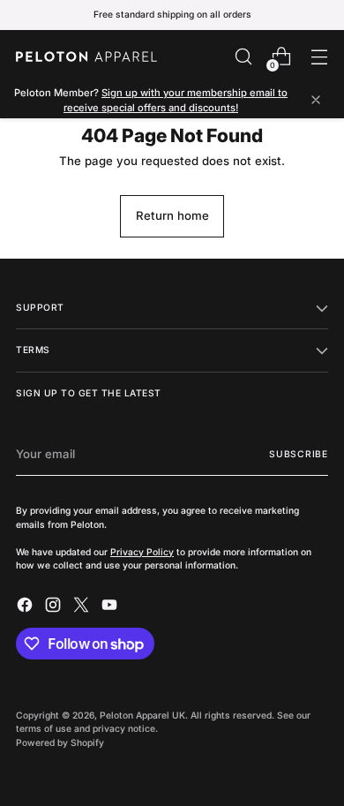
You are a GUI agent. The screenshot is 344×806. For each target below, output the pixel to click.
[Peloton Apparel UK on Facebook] (26, 607)
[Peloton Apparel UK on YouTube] (111, 607)
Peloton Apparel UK (142, 715)
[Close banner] (316, 101)
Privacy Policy (142, 551)
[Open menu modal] (319, 57)
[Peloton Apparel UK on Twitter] (82, 607)
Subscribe (298, 453)
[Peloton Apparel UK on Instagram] (54, 607)
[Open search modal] (243, 57)
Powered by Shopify (60, 742)
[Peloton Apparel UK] (86, 56)
